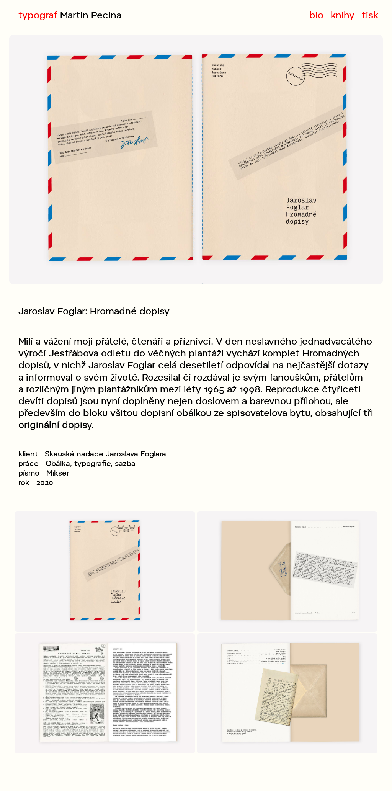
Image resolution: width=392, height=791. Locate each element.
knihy (342, 15)
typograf (37, 15)
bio (316, 15)
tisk (370, 15)
